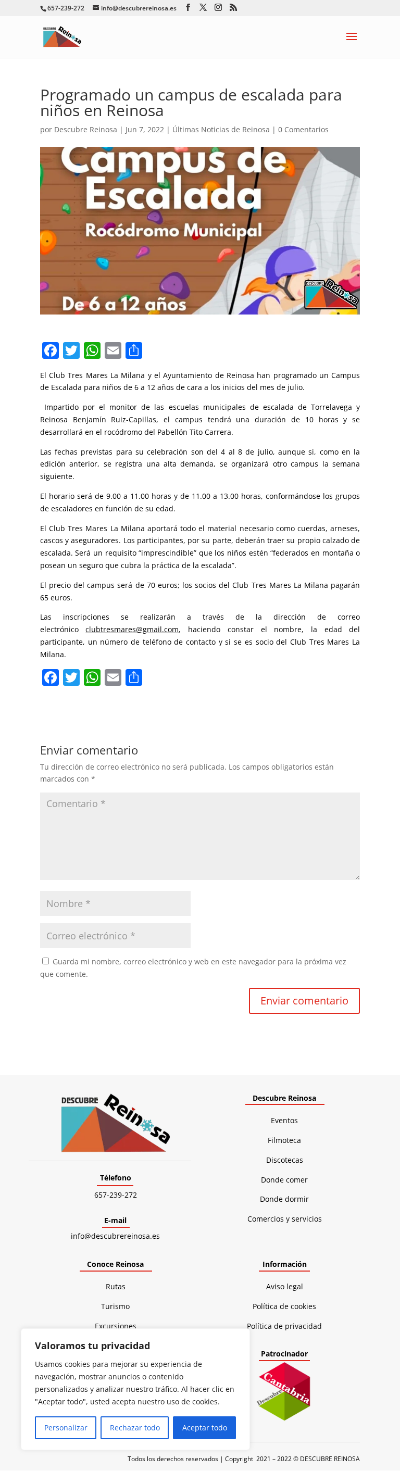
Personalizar (66, 1427)
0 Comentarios (303, 129)
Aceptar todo (204, 1427)
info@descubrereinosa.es (115, 1236)
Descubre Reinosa (85, 129)
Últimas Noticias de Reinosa (221, 129)
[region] (135, 1389)
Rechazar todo (135, 1427)
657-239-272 (115, 1195)
